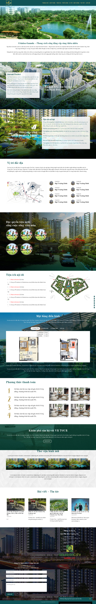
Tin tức (82, 3)
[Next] (92, 22)
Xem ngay (47, 441)
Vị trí (70, 3)
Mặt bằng (76, 3)
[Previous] (3, 22)
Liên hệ (88, 3)
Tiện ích (58, 3)
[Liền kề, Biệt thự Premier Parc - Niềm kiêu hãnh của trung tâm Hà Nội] (17, 3)
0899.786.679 (71, 542)
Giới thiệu (52, 3)
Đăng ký (10, 594)
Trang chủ (45, 3)
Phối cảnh (65, 3)
